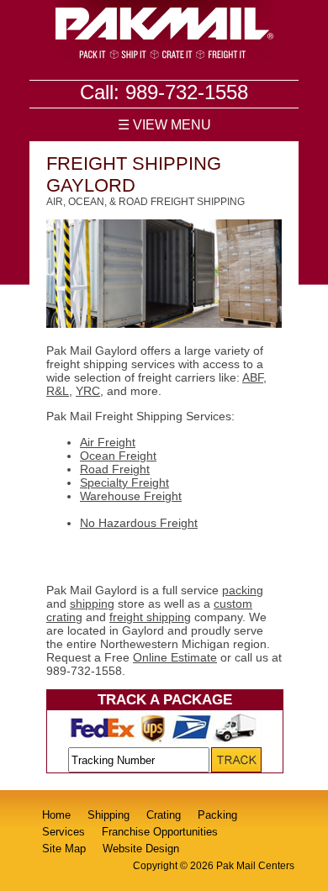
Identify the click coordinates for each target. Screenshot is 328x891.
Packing (217, 815)
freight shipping (150, 617)
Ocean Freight (118, 455)
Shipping (108, 815)
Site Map (64, 848)
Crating (163, 815)
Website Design (141, 848)
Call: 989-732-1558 (164, 92)
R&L (57, 391)
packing (242, 590)
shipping (92, 603)
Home (56, 815)
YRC (88, 391)
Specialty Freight (124, 482)
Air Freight (107, 442)
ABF (252, 377)
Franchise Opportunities (160, 831)
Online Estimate (175, 657)
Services (63, 831)
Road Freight (115, 469)
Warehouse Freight (131, 496)
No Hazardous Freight (139, 523)
